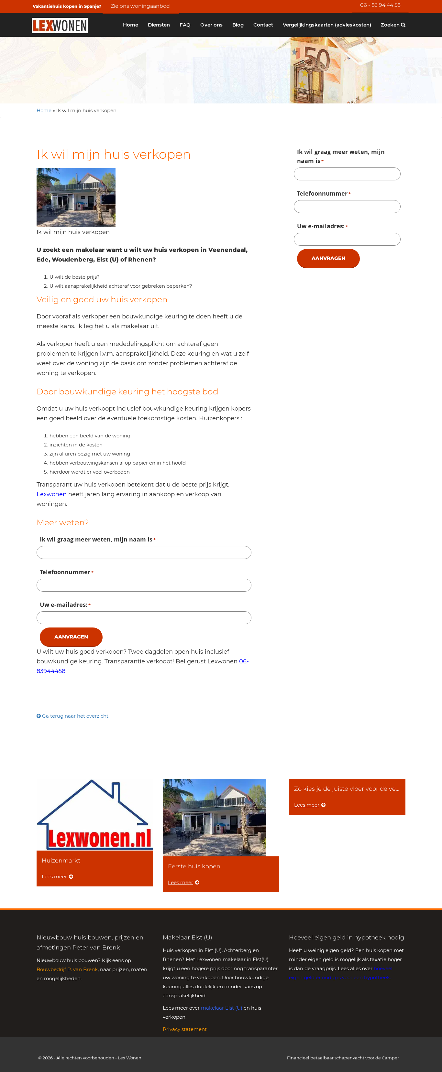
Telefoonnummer (67, 572)
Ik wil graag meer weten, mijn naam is (98, 539)
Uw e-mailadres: (65, 604)
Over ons (211, 25)
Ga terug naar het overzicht (74, 716)
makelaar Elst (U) (221, 1008)
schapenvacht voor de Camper (367, 1057)
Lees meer (54, 877)
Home (130, 25)
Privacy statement (185, 1029)
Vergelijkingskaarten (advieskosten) (327, 25)
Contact (263, 25)
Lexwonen (52, 494)
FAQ (185, 25)
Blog (238, 25)
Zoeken (391, 25)
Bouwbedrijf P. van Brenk (67, 969)
